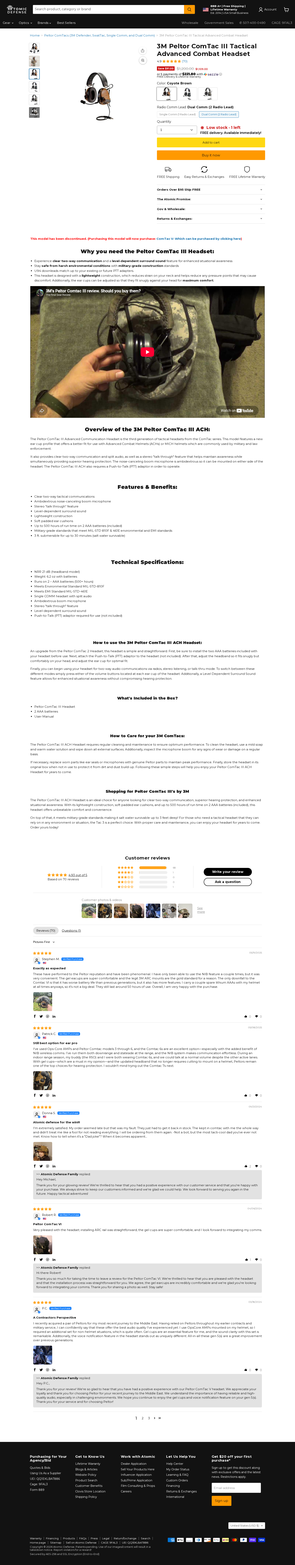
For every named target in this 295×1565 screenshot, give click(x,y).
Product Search (86, 1480)
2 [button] (142, 1418)
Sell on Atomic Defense (81, 1542)
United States (245, 1525)
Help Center (174, 1464)
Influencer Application (136, 1475)
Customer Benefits (88, 1486)
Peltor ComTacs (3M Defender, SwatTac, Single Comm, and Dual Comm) (99, 35)
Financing (173, 1486)
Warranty (36, 1538)
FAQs (82, 1538)
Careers (126, 1491)
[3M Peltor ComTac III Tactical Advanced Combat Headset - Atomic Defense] (34, 74)
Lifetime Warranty (87, 1464)
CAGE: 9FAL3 (109, 1542)
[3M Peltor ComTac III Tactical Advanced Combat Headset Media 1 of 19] (34, 48)
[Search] (189, 9)
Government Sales (219, 23)
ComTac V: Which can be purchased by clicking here (199, 239)
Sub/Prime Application (136, 1480)
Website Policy (85, 1475)
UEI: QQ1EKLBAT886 (45, 1479)
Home (35, 35)
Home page (38, 1542)
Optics (24, 23)
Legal (105, 1538)
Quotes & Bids (40, 1468)
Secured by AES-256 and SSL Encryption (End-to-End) (64, 1554)
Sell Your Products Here (138, 1469)
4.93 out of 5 (77, 875)
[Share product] (143, 51)
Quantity (164, 121)
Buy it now (211, 155)
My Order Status (177, 1469)
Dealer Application (133, 1464)
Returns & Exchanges (181, 1491)
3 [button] (149, 1418)
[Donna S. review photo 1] (42, 1151)
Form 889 (37, 1490)
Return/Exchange (125, 1538)
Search (145, 1538)
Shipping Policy (86, 1497)
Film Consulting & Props (138, 1486)
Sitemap (55, 1542)
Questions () (71, 930)
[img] (42, 953)
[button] (172, 61)
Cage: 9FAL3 (39, 1484)
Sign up (221, 1501)
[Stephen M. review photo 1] (42, 1001)
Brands (43, 23)
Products (69, 1538)
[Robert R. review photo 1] (42, 1244)
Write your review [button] (227, 872)
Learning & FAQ (177, 1475)
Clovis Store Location (90, 1491)
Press (94, 1538)
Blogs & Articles (86, 1469)
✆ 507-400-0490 (252, 23)
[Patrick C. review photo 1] (42, 1080)
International (175, 1497)
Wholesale (190, 23)
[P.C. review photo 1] (42, 1355)
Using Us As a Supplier (45, 1473)
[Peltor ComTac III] (34, 61)
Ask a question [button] (228, 882)
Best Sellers (66, 23)
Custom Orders (177, 1480)
